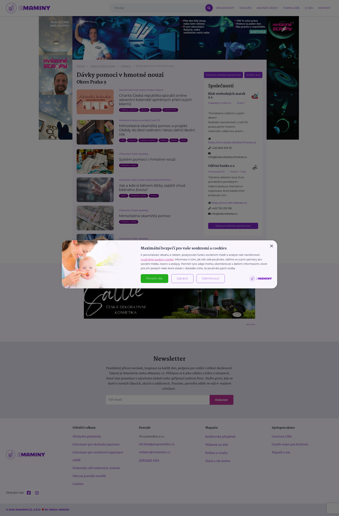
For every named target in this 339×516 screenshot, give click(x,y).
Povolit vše (154, 278)
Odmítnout (210, 278)
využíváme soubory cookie (157, 259)
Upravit (182, 278)
